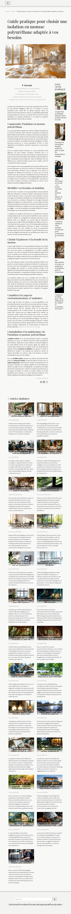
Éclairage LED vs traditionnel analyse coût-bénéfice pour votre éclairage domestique (21, 713)
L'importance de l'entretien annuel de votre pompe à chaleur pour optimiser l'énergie (21, 861)
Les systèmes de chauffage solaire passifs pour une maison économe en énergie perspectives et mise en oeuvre (49, 714)
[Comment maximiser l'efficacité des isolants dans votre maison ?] (21, 596)
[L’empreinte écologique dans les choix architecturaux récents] (60, 101)
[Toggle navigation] (7, 3)
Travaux (32, 904)
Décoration (23, 904)
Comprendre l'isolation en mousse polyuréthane (27, 88)
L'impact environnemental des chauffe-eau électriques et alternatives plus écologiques (21, 824)
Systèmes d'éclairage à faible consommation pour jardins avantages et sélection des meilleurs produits (49, 751)
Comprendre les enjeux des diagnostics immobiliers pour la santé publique (21, 674)
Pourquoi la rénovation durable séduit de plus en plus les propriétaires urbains (60, 149)
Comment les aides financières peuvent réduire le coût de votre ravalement (21, 750)
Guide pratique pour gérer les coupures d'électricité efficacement (49, 600)
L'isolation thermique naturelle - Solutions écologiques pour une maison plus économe (21, 787)
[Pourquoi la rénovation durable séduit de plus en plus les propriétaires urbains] (60, 132)
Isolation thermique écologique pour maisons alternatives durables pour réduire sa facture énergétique (49, 639)
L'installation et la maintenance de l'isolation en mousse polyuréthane (27, 99)
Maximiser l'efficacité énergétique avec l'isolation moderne (50, 563)
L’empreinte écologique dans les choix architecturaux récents (60, 116)
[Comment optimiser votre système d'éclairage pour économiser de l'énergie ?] (59, 211)
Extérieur (13, 904)
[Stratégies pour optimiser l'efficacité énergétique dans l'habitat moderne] (50, 782)
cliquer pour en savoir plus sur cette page (29, 327)
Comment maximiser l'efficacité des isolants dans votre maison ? (21, 600)
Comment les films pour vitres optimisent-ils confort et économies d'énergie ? (59, 302)
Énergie (13, 11)
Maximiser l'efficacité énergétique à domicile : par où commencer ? (21, 563)
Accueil (7, 11)
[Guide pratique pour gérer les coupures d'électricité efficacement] (50, 596)
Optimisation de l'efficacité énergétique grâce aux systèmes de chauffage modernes (21, 526)
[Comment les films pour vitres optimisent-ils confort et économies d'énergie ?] (59, 284)
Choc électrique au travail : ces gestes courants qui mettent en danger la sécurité (59, 189)
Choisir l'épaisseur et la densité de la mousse (27, 94)
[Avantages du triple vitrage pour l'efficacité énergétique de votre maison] (50, 521)
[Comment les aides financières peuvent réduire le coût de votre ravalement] (21, 744)
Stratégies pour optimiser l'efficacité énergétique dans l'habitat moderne (49, 786)
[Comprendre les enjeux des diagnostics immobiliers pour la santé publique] (21, 670)
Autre (59, 904)
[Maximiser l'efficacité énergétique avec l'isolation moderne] (50, 558)
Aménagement (43, 904)
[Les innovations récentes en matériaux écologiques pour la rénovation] (59, 249)
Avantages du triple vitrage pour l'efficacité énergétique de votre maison (50, 526)
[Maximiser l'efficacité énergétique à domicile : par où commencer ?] (21, 558)
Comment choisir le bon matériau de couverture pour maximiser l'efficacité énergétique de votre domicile (49, 825)
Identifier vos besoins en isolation (27, 91)
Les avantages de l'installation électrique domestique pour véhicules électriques (49, 675)
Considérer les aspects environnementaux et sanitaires (27, 97)
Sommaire (28, 85)
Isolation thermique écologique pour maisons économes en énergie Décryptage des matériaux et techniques (21, 639)
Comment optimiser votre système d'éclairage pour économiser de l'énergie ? (59, 229)
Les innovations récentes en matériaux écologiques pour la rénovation (59, 266)
